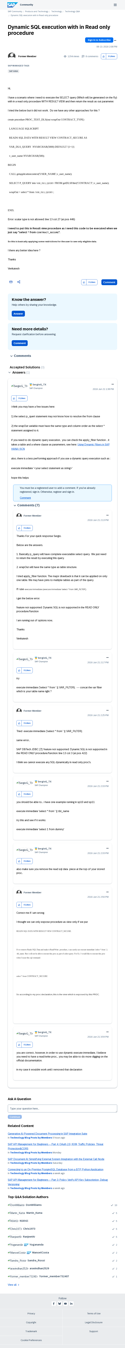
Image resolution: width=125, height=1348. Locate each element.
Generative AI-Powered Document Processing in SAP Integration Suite (47, 1133)
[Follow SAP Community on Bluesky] (59, 1303)
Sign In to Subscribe (99, 40)
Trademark (31, 1331)
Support (93, 1331)
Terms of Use (94, 1313)
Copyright (31, 1322)
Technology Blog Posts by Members (31, 1137)
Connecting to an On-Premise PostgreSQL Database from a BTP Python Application (55, 1169)
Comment (109, 282)
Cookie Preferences (31, 1340)
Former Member (27, 56)
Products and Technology (36, 12)
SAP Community (15, 12)
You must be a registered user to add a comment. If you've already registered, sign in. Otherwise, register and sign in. (57, 490)
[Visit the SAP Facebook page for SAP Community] (53, 1303)
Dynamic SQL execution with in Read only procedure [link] (34, 15)
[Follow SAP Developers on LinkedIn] (71, 1303)
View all (12, 1284)
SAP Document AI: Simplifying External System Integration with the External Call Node (56, 1159)
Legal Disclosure (94, 1322)
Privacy (31, 1313)
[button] (103, 56)
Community (26, 4)
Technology (56, 12)
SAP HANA (13, 71)
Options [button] (115, 40)
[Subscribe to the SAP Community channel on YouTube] (65, 1303)
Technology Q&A (72, 12)
